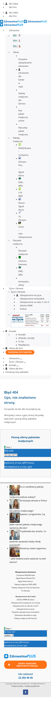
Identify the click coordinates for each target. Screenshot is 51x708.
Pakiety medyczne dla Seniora (25, 618)
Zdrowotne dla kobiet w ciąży (25, 615)
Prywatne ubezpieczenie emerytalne (25, 612)
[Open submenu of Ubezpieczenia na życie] (25, 362)
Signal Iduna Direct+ (25, 581)
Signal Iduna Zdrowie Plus (25, 578)
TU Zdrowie (25, 591)
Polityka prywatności (32, 686)
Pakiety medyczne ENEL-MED (25, 584)
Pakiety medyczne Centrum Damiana (26, 587)
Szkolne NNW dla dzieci (25, 599)
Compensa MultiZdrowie (25, 575)
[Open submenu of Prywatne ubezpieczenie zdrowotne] (21, 359)
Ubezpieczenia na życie (25, 609)
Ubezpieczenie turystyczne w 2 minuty (25, 603)
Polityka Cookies (17, 686)
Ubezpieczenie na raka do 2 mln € (25, 606)
